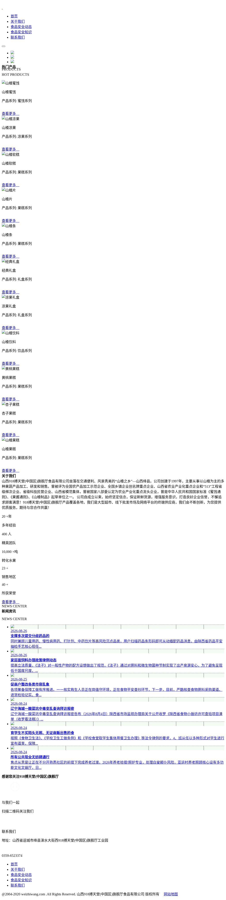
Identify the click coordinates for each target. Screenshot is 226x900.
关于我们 (18, 21)
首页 (14, 16)
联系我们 (18, 37)
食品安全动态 (21, 27)
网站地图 (171, 894)
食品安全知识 (21, 32)
